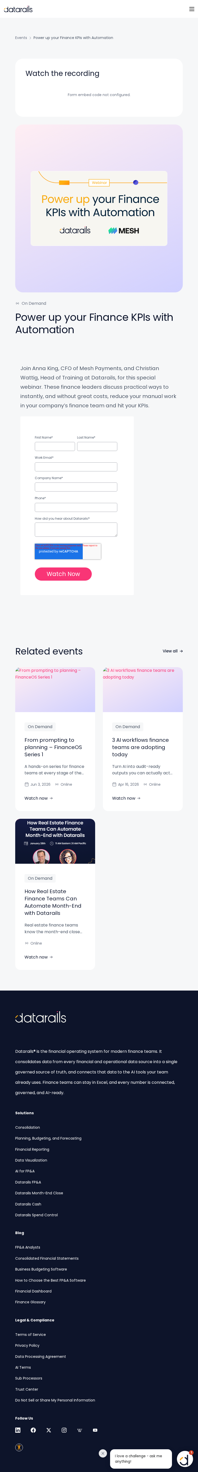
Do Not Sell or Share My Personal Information (55, 1400)
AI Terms (23, 1367)
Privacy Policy (27, 1345)
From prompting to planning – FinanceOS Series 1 (53, 747)
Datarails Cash (28, 1204)
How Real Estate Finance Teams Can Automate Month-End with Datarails (52, 902)
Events (21, 37)
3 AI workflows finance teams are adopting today (140, 747)
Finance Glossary (30, 1302)
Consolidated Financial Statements (47, 1258)
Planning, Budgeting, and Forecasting (48, 1138)
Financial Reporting (32, 1149)
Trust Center (26, 1389)
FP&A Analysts (27, 1247)
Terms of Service (30, 1334)
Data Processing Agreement (40, 1356)
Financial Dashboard (33, 1291)
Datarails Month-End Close (39, 1193)
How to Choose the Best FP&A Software (50, 1280)
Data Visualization (31, 1160)
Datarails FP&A (28, 1182)
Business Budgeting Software (41, 1269)
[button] (148, 1459)
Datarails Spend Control (36, 1215)
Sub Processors (28, 1378)
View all (170, 651)
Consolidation (27, 1127)
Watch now (36, 798)
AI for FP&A (25, 1171)
